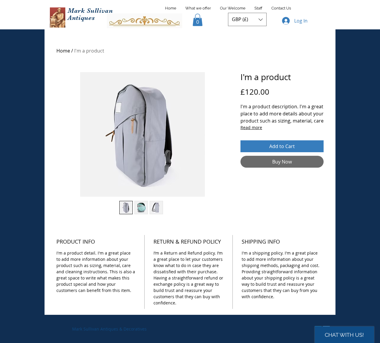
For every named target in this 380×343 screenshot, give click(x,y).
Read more (251, 127)
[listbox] (247, 19)
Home (63, 50)
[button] (197, 20)
